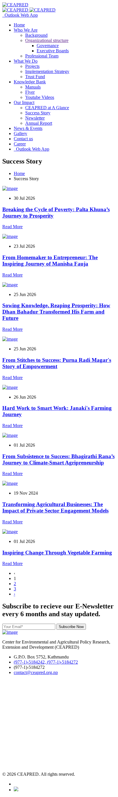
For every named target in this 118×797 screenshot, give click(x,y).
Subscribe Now (71, 627)
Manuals (33, 86)
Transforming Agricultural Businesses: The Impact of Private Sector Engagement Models (55, 507)
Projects (32, 66)
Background (36, 35)
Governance (48, 45)
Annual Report (38, 123)
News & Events (28, 128)
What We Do (26, 61)
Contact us (23, 138)
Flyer (30, 92)
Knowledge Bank (30, 81)
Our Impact (24, 102)
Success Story (37, 112)
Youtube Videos (39, 97)
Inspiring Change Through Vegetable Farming (57, 553)
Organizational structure (46, 40)
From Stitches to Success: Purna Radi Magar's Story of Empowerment (56, 363)
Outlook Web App (20, 15)
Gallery (20, 133)
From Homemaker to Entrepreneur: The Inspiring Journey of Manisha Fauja (50, 260)
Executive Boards (53, 50)
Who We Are (26, 30)
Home (19, 24)
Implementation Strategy (47, 71)
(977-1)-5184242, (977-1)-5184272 (46, 662)
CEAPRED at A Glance (47, 107)
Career (20, 143)
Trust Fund (35, 76)
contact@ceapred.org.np (36, 672)
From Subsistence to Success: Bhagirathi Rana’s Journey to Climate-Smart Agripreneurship (58, 459)
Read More (12, 226)
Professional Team (41, 55)
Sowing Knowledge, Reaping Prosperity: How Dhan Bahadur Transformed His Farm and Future (56, 311)
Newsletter (35, 118)
